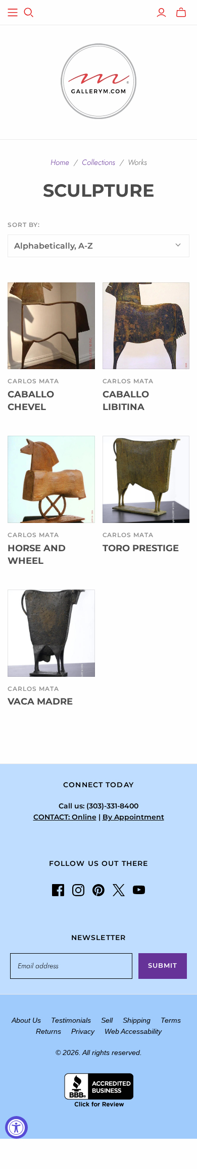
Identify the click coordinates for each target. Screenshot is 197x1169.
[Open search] (29, 13)
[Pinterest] (98, 890)
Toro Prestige (141, 548)
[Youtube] (139, 890)
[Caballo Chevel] (51, 326)
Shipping (137, 1020)
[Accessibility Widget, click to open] (16, 1127)
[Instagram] (78, 890)
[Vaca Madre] (51, 633)
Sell (107, 1020)
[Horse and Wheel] (51, 479)
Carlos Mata (33, 381)
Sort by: (24, 224)
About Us (26, 1020)
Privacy (82, 1031)
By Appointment (133, 817)
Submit (162, 965)
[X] (119, 890)
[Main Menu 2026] (13, 13)
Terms (171, 1020)
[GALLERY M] (98, 80)
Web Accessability (133, 1031)
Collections (98, 162)
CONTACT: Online (64, 817)
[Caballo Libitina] (146, 326)
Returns (48, 1031)
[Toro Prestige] (146, 479)
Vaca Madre (40, 701)
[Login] (161, 12)
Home (60, 162)
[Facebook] (58, 890)
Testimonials (71, 1020)
